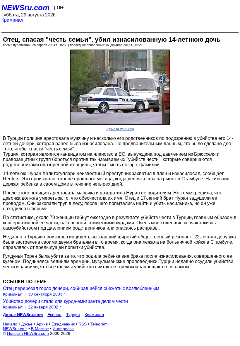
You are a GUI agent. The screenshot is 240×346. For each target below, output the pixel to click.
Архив (42, 324)
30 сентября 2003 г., (47, 294)
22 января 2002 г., (45, 307)
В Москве (40, 328)
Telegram (99, 324)
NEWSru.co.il (15, 328)
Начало (10, 324)
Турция (73, 314)
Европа (54, 314)
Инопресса (63, 328)
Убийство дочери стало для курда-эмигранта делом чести (65, 301)
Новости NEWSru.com (28, 333)
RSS (82, 324)
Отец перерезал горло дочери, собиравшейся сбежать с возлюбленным (81, 288)
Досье (26, 324)
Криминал (12, 20)
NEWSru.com (25, 7)
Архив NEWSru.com (120, 128)
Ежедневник (63, 324)
